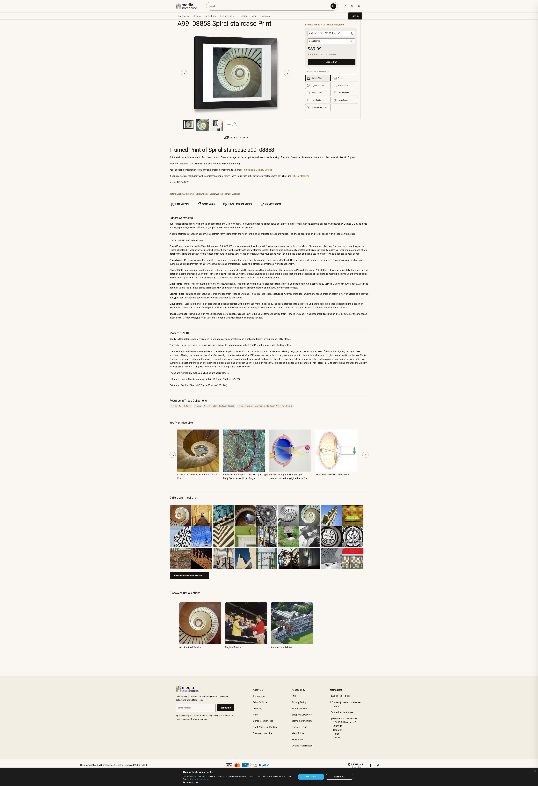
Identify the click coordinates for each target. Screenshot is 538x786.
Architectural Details (284, 406)
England (222, 406)
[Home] (189, 6)
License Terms (299, 727)
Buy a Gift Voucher (263, 733)
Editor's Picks (227, 16)
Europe (199, 406)
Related (187, 406)
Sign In (355, 16)
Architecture (177, 406)
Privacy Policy (299, 702)
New (253, 16)
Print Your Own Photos (265, 727)
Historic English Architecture (182, 194)
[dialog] (269, 777)
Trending (243, 16)
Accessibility (298, 689)
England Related (233, 647)
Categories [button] (184, 16)
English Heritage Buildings (228, 194)
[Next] (287, 73)
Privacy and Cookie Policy (198, 779)
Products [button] (265, 16)
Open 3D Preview (238, 137)
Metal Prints (298, 733)
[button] (238, 782)
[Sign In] (359, 6)
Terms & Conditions (302, 720)
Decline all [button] (339, 777)
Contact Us (336, 689)
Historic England (246, 406)
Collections (210, 16)
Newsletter (297, 739)
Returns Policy (299, 708)
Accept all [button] (311, 777)
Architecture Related (282, 647)
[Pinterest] (378, 766)
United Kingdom (210, 406)
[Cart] (352, 6)
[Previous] (184, 73)
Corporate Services (263, 720)
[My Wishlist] (345, 6)
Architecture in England (264, 406)
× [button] (535, 771)
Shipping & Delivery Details (258, 169)
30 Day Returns (301, 176)
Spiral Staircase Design (206, 194)
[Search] (333, 6)
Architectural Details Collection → (189, 575)
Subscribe (226, 707)
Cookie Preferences (302, 745)
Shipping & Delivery (302, 714)
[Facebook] (370, 766)
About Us (258, 689)
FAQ (294, 696)
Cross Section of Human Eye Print (332, 474)
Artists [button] (197, 16)
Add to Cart (331, 62)
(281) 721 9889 (341, 696)
